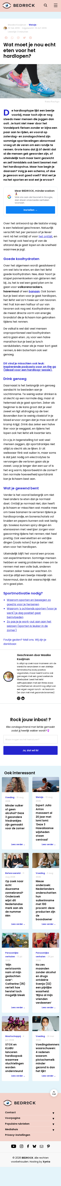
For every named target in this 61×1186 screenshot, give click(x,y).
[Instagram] (18, 698)
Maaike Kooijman (17, 24)
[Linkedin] (23, 698)
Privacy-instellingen (17, 1135)
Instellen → (30, 210)
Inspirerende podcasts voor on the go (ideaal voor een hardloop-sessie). (29, 368)
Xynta (46, 1161)
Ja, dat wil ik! (30, 750)
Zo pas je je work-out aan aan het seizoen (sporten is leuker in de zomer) (29, 626)
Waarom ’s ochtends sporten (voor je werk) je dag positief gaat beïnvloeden (32, 613)
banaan (34, 291)
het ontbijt (46, 236)
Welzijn (32, 24)
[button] (51, 1113)
